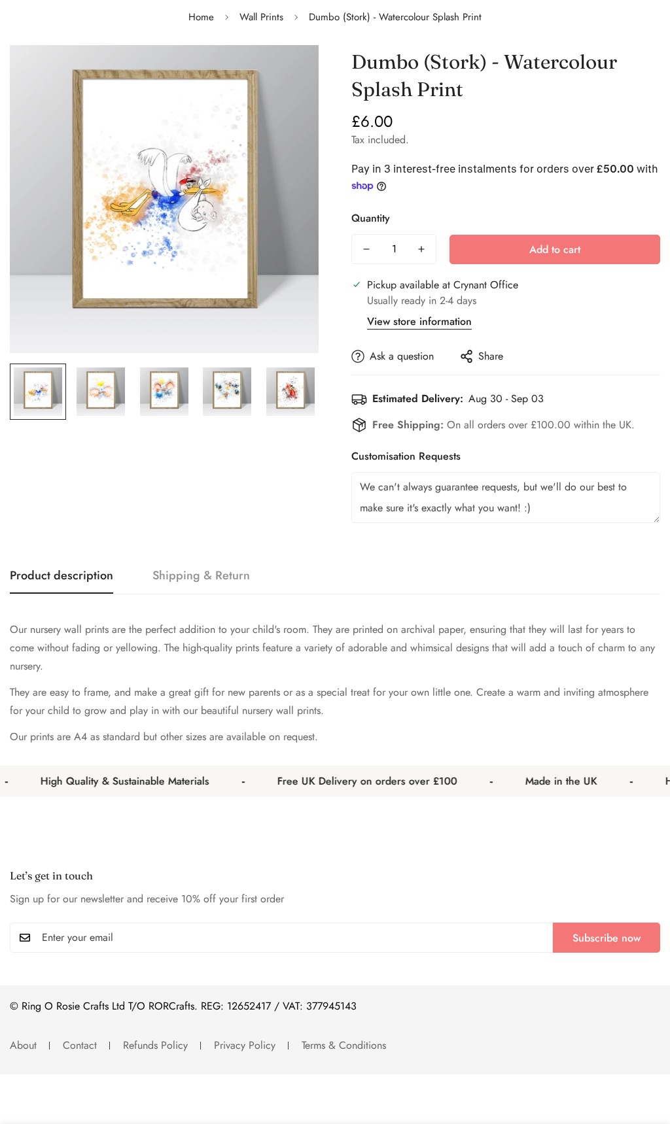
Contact (80, 1045)
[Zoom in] (291, 73)
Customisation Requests (406, 456)
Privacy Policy (244, 1045)
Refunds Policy (155, 1045)
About (23, 1045)
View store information (419, 321)
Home (201, 17)
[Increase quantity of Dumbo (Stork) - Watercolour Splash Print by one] (421, 249)
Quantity (370, 218)
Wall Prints (261, 17)
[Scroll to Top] (644, 1053)
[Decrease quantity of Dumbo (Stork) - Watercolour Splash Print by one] (366, 249)
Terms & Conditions (344, 1045)
